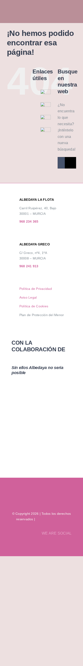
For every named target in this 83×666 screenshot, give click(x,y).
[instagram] (67, 544)
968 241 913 (29, 266)
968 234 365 (29, 221)
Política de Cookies (33, 306)
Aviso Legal (28, 297)
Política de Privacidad (35, 289)
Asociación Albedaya (51, 519)
